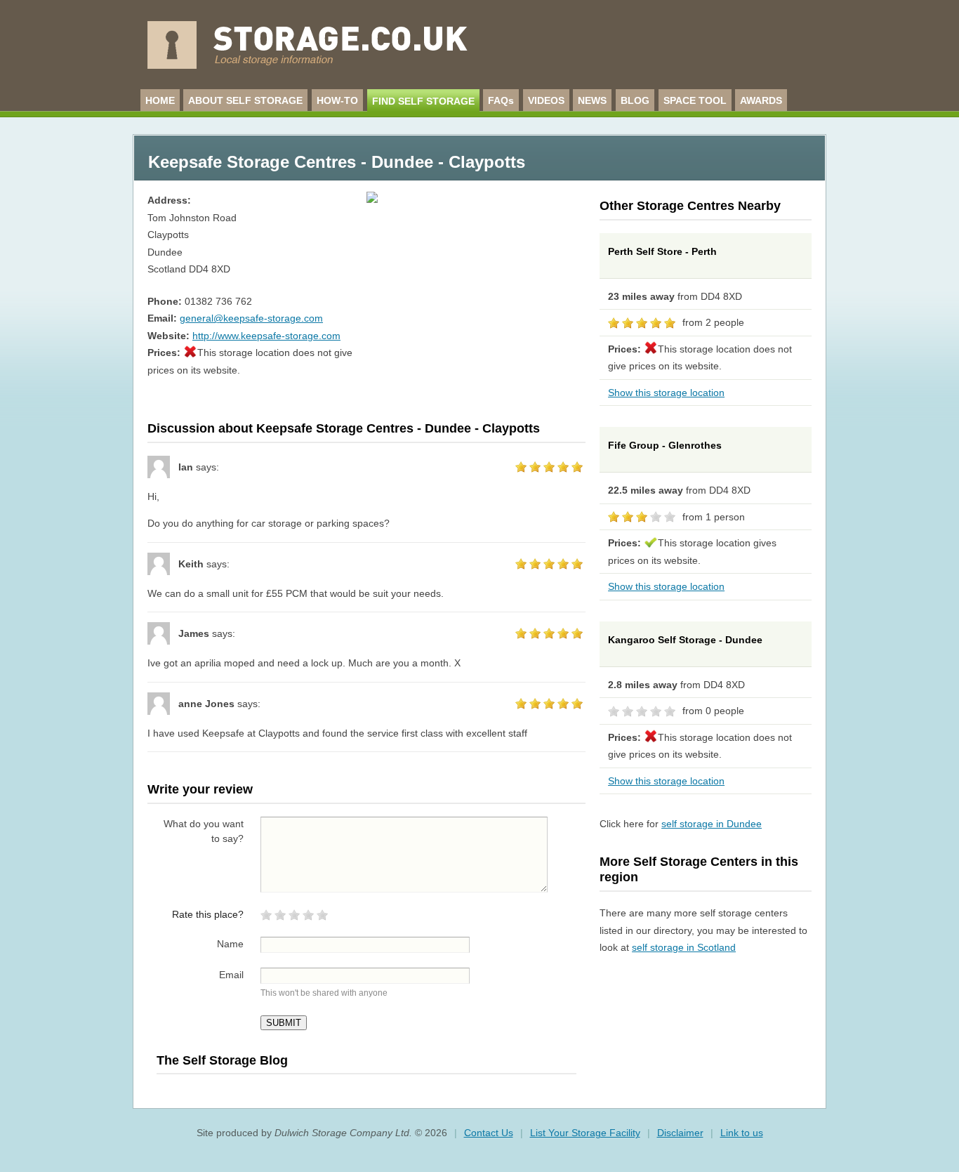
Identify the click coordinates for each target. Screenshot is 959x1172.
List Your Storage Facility (585, 1132)
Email (231, 974)
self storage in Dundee (711, 823)
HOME (160, 100)
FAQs (501, 100)
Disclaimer (680, 1132)
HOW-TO (337, 100)
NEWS (592, 100)
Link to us (741, 1132)
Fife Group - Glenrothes (665, 445)
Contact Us (488, 1132)
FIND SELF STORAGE (423, 101)
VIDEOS (546, 100)
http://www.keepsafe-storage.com (266, 335)
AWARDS (761, 100)
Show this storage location (666, 392)
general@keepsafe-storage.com (251, 318)
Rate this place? (208, 914)
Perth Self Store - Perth (662, 251)
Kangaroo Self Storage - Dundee (685, 639)
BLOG (635, 100)
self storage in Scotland (684, 947)
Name (230, 943)
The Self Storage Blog (222, 1060)
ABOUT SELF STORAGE (245, 100)
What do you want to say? (204, 831)
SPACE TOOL (695, 100)
